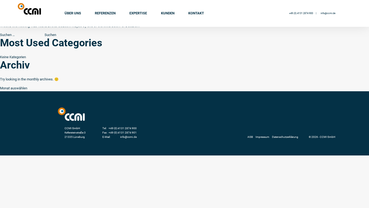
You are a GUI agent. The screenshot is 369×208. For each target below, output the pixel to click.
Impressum (262, 136)
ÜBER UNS (73, 13)
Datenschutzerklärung (285, 136)
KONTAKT (196, 13)
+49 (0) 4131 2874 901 (123, 132)
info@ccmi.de (328, 13)
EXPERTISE (138, 13)
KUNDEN (168, 13)
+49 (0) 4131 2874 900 (301, 13)
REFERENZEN (105, 13)
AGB (250, 136)
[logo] (29, 9)
